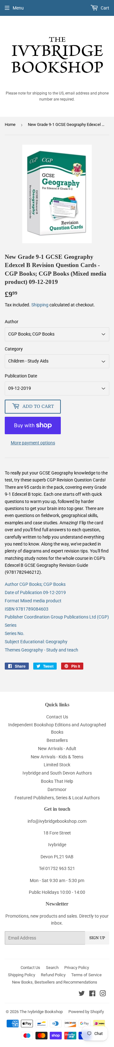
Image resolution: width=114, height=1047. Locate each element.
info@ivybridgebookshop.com (57, 821)
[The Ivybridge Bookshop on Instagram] (103, 994)
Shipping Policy (21, 974)
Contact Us (57, 716)
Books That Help (57, 781)
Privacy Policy (76, 967)
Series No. (14, 633)
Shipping (39, 304)
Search (52, 967)
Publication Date (21, 375)
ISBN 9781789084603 (26, 609)
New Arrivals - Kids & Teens (57, 756)
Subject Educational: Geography (36, 641)
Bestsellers (57, 740)
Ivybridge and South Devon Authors (57, 772)
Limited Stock (57, 764)
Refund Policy (53, 974)
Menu (18, 7)
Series (10, 625)
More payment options (33, 442)
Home (10, 124)
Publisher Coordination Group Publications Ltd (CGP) (57, 616)
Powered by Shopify (86, 1011)
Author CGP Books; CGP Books (35, 584)
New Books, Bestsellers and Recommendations (54, 982)
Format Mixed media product (33, 600)
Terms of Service (86, 974)
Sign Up (97, 938)
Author (11, 321)
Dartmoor (57, 789)
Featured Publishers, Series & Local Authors (57, 797)
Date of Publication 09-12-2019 (35, 592)
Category (14, 348)
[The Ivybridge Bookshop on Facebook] (92, 994)
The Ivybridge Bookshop (41, 1011)
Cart (104, 7)
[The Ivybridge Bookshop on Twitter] (82, 994)
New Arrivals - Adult (57, 748)
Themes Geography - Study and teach (41, 649)
